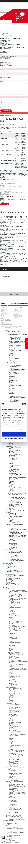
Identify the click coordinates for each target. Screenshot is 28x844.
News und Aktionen (7, 276)
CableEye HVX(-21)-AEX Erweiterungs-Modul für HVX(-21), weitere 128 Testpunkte (13, 262)
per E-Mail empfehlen (6, 65)
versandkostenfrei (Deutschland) (15, 47)
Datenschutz (17, 310)
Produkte (4, 273)
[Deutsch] (14, 5)
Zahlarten (16, 313)
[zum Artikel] (14, 221)
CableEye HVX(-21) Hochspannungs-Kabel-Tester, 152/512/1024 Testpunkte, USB (13, 255)
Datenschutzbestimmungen (18, 106)
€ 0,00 (2, 19)
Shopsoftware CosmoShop (9, 327)
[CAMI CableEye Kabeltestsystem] (8, 179)
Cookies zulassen (14, 433)
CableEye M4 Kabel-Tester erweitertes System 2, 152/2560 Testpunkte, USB (13, 243)
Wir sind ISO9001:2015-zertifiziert (18, 316)
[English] (14, 7)
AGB (15, 309)
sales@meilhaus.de (6, 324)
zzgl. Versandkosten (20, 326)
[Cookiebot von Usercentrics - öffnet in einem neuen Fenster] (20, 404)
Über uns (4, 279)
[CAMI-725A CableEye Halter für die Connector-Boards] (14, 198)
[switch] (3, 842)
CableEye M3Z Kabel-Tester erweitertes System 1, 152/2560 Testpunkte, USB (13, 230)
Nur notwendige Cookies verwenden (14, 438)
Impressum (17, 307)
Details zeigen (19, 429)
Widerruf (16, 312)
